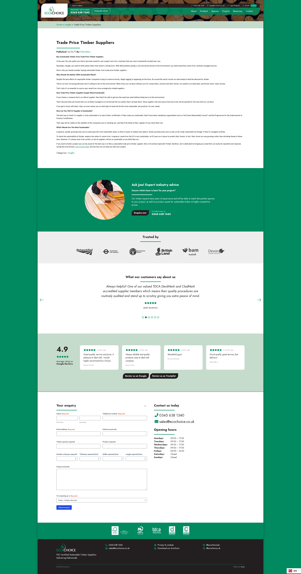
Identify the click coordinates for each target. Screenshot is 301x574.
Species (215, 11)
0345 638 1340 (80, 12)
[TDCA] (157, 531)
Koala (243, 567)
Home (59, 24)
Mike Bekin (85, 51)
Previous (41, 300)
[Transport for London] (111, 252)
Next (259, 300)
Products (204, 11)
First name (59, 422)
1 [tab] (143, 317)
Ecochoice (54, 11)
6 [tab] (158, 317)
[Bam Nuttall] (190, 252)
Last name (82, 422)
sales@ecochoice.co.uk (176, 421)
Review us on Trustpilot (164, 375)
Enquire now (101, 11)
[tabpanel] (150, 297)
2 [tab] (146, 317)
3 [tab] (149, 317)
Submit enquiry (64, 507)
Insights (68, 24)
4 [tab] (152, 317)
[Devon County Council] (217, 252)
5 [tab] (155, 317)
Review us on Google (136, 375)
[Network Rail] (84, 252)
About (193, 11)
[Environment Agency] (137, 252)
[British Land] (164, 252)
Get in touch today (82, 147)
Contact (249, 11)
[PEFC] (140, 531)
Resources (237, 11)
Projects (226, 11)
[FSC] (120, 531)
